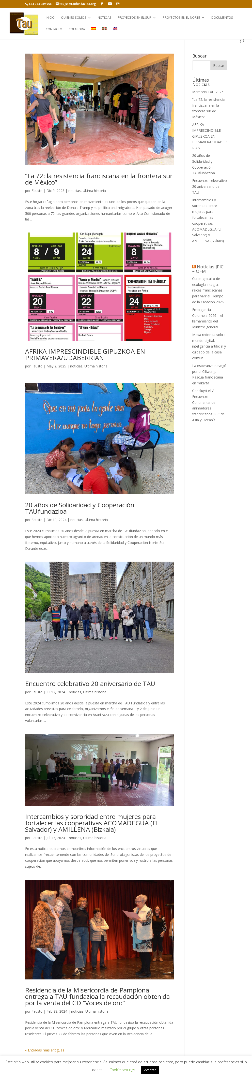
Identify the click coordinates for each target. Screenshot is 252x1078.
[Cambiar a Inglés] (115, 33)
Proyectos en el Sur (134, 18)
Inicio (50, 18)
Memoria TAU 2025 (207, 91)
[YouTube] (110, 3)
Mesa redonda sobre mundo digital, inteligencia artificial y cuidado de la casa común (209, 346)
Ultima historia (94, 190)
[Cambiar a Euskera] (104, 33)
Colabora (77, 29)
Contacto (54, 29)
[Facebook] (102, 3)
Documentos (222, 18)
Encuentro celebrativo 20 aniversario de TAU (90, 683)
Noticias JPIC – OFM (207, 269)
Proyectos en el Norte (181, 18)
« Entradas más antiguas (44, 1050)
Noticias (104, 18)
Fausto (37, 190)
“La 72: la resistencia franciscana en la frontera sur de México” (99, 179)
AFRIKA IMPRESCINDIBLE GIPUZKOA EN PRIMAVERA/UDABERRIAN (85, 354)
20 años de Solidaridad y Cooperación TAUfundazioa (79, 508)
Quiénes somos (73, 18)
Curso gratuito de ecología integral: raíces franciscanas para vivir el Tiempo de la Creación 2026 (208, 290)
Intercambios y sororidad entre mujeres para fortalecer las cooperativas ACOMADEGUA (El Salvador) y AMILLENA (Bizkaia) (91, 823)
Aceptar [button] (150, 1070)
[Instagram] (118, 3)
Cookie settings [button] (122, 1069)
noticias (74, 190)
